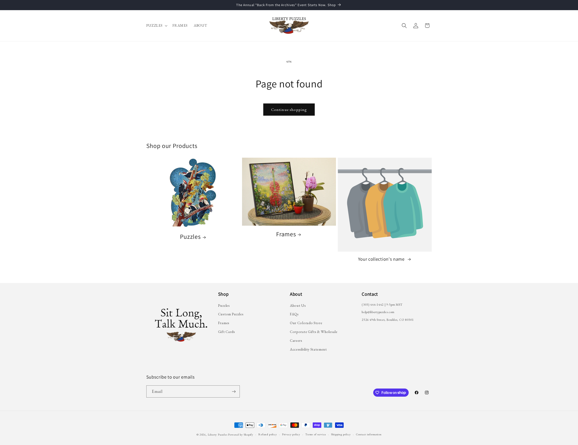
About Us (298, 305)
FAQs (294, 314)
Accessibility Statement (308, 349)
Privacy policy (291, 434)
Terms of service (315, 434)
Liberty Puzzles (217, 434)
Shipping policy (341, 434)
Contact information (369, 434)
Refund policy (267, 434)
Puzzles (190, 237)
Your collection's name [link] (382, 259)
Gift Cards (226, 331)
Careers (296, 340)
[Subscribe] (234, 391)
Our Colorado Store (306, 323)
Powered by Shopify (240, 434)
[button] (156, 25)
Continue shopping (289, 109)
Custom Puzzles (231, 314)
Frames (286, 234)
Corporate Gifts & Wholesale (314, 331)
